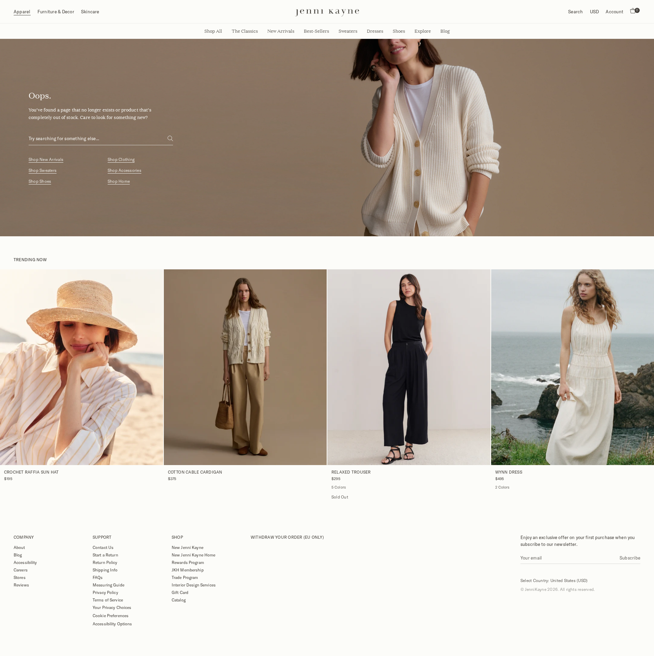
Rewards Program (188, 562)
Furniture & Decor (55, 11)
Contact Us (103, 547)
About (19, 547)
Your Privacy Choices (112, 607)
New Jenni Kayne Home (193, 554)
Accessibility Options (112, 623)
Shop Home (119, 181)
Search (575, 11)
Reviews (21, 584)
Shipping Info (105, 569)
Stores (20, 577)
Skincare (90, 11)
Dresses (375, 31)
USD (594, 11)
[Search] (170, 138)
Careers (21, 569)
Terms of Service (108, 599)
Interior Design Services (194, 584)
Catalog (179, 599)
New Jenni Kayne (187, 547)
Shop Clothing (121, 159)
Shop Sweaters (43, 170)
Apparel (22, 11)
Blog (18, 554)
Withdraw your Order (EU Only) (287, 537)
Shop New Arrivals (46, 159)
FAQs (98, 577)
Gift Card (180, 592)
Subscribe (630, 558)
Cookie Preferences (110, 615)
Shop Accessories (124, 170)
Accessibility (25, 562)
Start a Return (105, 554)
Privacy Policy (105, 592)
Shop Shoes (40, 181)
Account (614, 11)
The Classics (245, 31)
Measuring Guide (108, 584)
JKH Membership (188, 569)
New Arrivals (280, 31)
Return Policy (105, 562)
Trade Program (185, 577)
